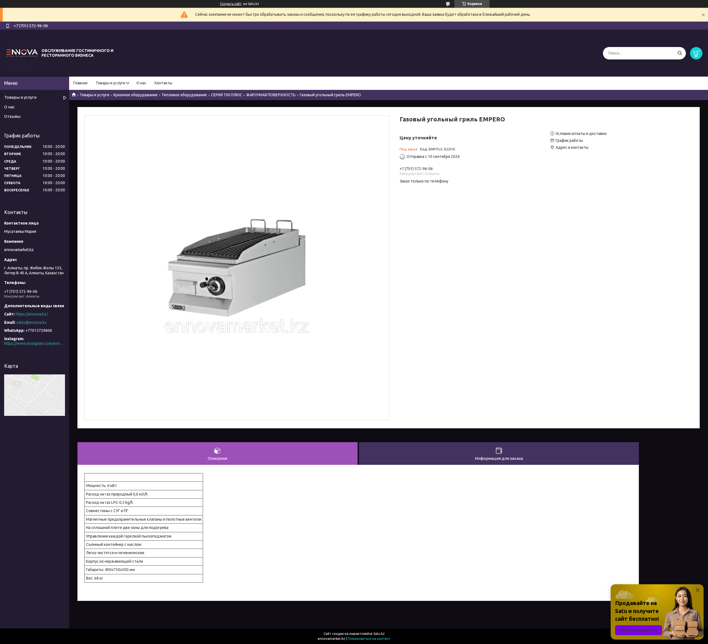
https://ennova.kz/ (32, 314)
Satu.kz (379, 633)
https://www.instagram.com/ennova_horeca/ (34, 343)
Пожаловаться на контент (369, 638)
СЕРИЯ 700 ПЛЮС (226, 95)
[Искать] (679, 53)
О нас (141, 83)
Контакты (163, 83)
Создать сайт (231, 4)
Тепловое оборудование (184, 95)
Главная (80, 83)
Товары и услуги (110, 83)
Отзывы (12, 116)
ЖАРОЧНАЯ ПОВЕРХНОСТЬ (271, 95)
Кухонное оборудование (135, 95)
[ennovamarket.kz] (22, 53)
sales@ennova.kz (31, 322)
